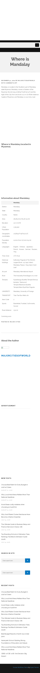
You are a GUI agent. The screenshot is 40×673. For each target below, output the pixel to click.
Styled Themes (34, 667)
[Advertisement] (20, 20)
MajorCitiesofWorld (26, 80)
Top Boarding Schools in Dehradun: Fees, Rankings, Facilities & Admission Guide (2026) (15, 536)
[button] (27, 560)
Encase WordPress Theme (20, 667)
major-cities (15, 322)
